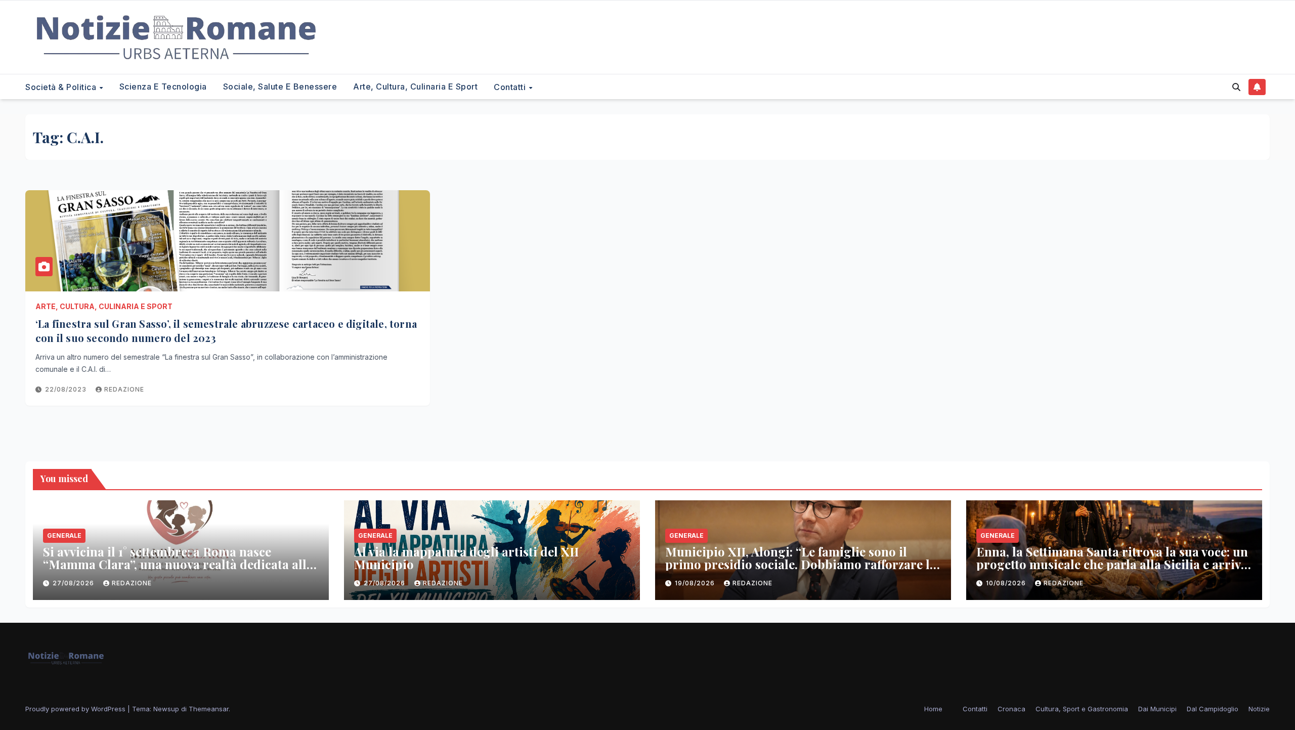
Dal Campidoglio (1212, 709)
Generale (64, 535)
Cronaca (1011, 709)
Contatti (511, 87)
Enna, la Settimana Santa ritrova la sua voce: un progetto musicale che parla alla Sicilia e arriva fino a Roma (1112, 564)
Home (933, 709)
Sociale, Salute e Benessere (280, 86)
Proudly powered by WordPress (76, 709)
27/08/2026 (74, 583)
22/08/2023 (67, 389)
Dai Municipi (1157, 709)
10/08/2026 (1007, 583)
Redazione (124, 389)
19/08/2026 (696, 583)
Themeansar (209, 709)
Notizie (1259, 709)
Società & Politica (62, 87)
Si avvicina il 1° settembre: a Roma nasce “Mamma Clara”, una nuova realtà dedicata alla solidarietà (178, 564)
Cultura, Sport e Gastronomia (1081, 709)
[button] (1236, 87)
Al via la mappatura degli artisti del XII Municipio (466, 557)
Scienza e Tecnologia (163, 86)
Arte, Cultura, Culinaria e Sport (415, 86)
